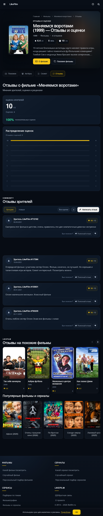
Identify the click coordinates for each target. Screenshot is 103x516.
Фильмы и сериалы (12, 505)
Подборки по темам (12, 495)
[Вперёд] (97, 342)
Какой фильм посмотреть (14, 470)
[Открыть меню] (4, 4)
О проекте (60, 500)
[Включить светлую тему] (93, 4)
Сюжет (43, 73)
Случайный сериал (64, 475)
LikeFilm (14, 4)
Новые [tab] (22, 209)
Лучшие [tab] (10, 209)
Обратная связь (64, 495)
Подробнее (65, 512)
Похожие (12, 73)
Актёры (28, 73)
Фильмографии (10, 500)
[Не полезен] (95, 233)
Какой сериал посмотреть (67, 470)
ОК (76, 512)
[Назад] (92, 342)
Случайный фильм (11, 475)
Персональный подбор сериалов (70, 480)
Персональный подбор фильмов (18, 480)
